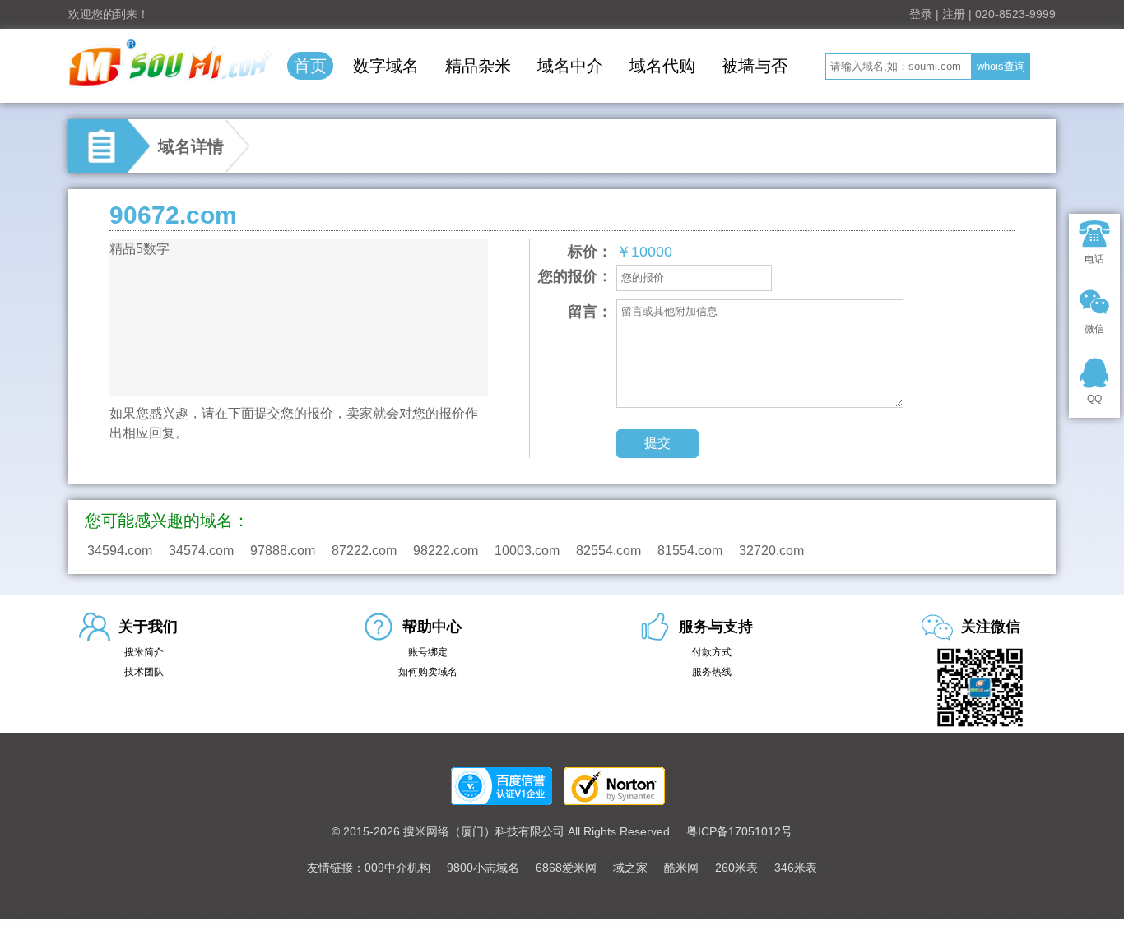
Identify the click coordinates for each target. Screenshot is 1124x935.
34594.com (119, 551)
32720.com (771, 551)
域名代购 (662, 66)
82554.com (608, 551)
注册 (953, 14)
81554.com (689, 551)
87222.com (364, 551)
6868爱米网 (566, 867)
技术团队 (144, 672)
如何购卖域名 (427, 672)
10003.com (527, 551)
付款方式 (712, 652)
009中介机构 (397, 867)
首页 (310, 66)
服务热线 (712, 672)
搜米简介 (144, 652)
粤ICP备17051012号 (739, 831)
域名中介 (570, 66)
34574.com (201, 551)
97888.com (282, 551)
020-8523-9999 (1015, 14)
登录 (920, 14)
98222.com (445, 551)
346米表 (795, 867)
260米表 (736, 867)
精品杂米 (478, 66)
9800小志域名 (483, 867)
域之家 (630, 867)
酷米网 (681, 867)
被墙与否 (754, 66)
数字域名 (386, 66)
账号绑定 (428, 652)
